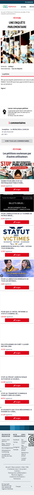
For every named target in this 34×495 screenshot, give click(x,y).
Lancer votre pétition (6, 474)
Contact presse (23, 492)
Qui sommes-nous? (24, 475)
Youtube (15, 483)
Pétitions (10, 12)
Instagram (16, 481)
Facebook (16, 473)
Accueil (23, 7)
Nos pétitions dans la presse (24, 481)
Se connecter (29, 2)
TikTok (15, 476)
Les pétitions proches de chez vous (7, 489)
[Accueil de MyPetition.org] (9, 7)
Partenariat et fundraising (6, 485)
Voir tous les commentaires (17, 142)
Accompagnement (7, 481)
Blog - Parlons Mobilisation (6, 478)
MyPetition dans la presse (24, 488)
